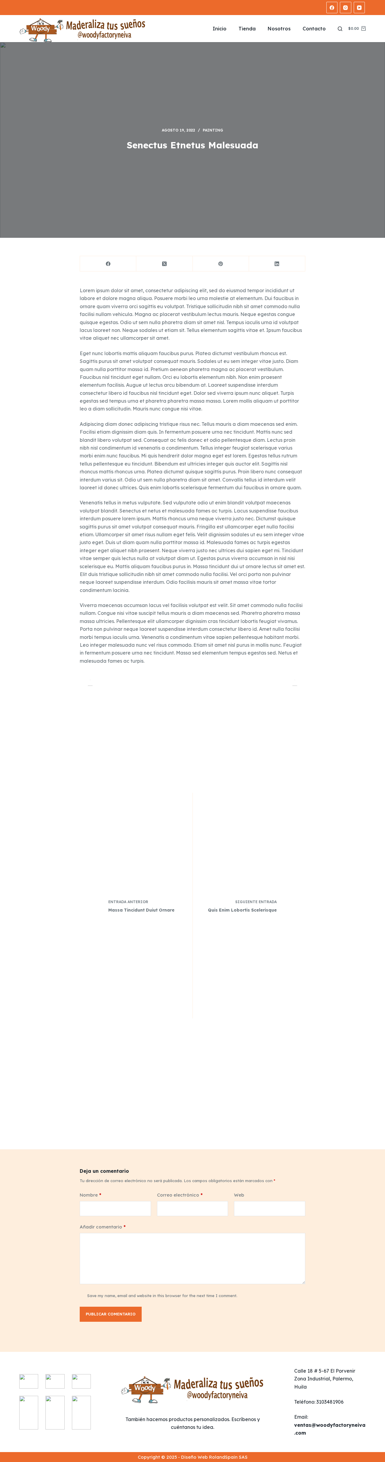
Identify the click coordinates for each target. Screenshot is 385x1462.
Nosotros (279, 29)
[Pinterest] (221, 263)
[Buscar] (340, 28)
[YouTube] (359, 7)
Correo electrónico (180, 1195)
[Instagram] (345, 7)
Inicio (219, 29)
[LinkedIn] (277, 263)
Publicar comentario (111, 1314)
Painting (213, 130)
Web (239, 1195)
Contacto (314, 29)
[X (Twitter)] (164, 263)
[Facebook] (332, 7)
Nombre (90, 1195)
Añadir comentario (103, 1227)
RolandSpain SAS (228, 1457)
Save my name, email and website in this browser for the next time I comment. (162, 1295)
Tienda (247, 29)
